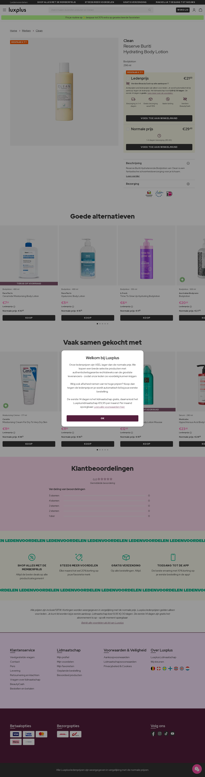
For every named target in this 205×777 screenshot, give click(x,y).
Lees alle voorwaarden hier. (109, 407)
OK (102, 418)
